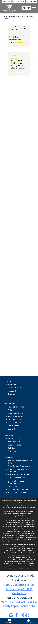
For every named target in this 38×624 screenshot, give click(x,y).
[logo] (9, 7)
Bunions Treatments (16, 478)
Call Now (11, 448)
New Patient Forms (16, 407)
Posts (10, 397)
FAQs (10, 410)
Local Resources (15, 419)
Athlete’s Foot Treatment (18, 474)
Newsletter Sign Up (16, 422)
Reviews (11, 394)
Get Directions (14, 438)
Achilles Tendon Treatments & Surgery (20, 461)
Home (5, 16)
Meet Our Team (14, 388)
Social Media (13, 426)
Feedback (12, 391)
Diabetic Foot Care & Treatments (17, 482)
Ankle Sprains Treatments (19, 466)
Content (11, 429)
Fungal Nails (13, 486)
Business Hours (14, 445)
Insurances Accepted (17, 413)
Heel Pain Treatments (17, 492)
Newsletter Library (15, 416)
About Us (12, 384)
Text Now (12, 451)
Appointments (14, 441)
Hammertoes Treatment (18, 489)
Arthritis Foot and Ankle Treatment (18, 470)
